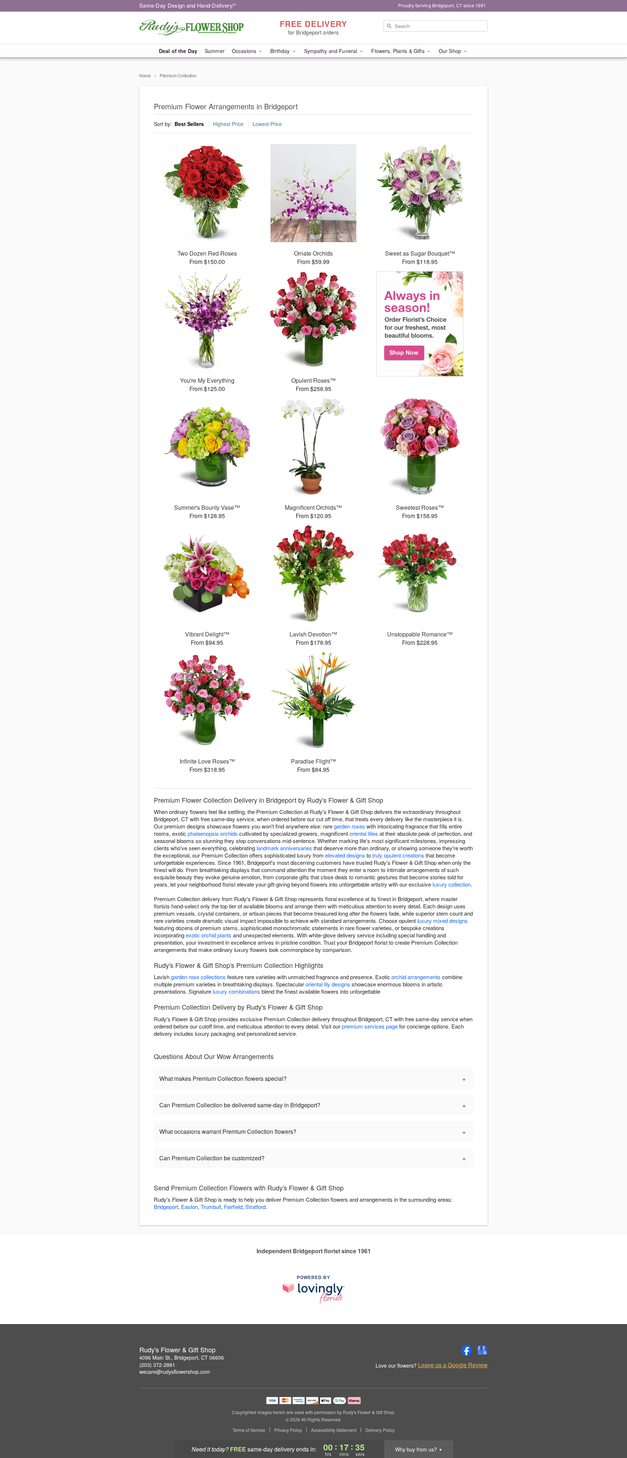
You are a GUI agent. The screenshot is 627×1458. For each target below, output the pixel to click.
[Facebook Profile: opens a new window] (467, 1350)
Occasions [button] (245, 50)
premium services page (370, 1026)
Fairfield (233, 1206)
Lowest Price (267, 123)
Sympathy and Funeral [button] (331, 50)
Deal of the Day (178, 50)
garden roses (349, 826)
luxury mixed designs (442, 920)
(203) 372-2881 (157, 1364)
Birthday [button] (280, 50)
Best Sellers (189, 123)
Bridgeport (166, 1206)
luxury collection (452, 884)
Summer (215, 50)
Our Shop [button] (451, 50)
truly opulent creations (398, 855)
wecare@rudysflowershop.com (174, 1371)
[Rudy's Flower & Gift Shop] (191, 28)
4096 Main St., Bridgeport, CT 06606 (181, 1357)
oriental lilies (363, 833)
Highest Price (228, 123)
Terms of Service (249, 1430)
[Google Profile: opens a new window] (483, 1350)
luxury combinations (236, 991)
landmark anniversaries (284, 848)
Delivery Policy (380, 1430)
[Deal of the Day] (420, 323)
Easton (189, 1206)
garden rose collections (198, 977)
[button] (608, 1427)
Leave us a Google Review (453, 1365)
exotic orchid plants (208, 935)
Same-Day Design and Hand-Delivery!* (188, 5)
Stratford (255, 1206)
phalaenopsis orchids (213, 833)
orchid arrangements (416, 977)
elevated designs (345, 855)
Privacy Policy (288, 1430)
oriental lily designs (328, 984)
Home (145, 75)
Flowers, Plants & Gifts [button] (398, 50)
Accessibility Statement (333, 1430)
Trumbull (211, 1206)
